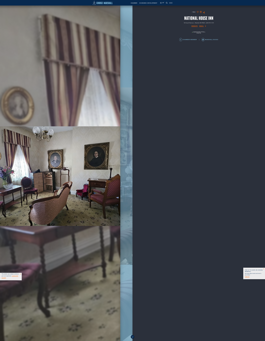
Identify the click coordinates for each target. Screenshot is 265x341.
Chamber (134, 3)
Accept (4, 277)
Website (194, 26)
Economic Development (148, 3)
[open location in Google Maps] (199, 32)
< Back (193, 11)
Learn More (15, 276)
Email (201, 26)
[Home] (103, 3)
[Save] (198, 12)
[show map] (201, 12)
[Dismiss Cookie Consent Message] (20, 274)
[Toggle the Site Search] (166, 3)
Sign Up (247, 276)
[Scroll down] (132, 337)
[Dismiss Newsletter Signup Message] (263, 269)
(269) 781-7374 (210, 23)
